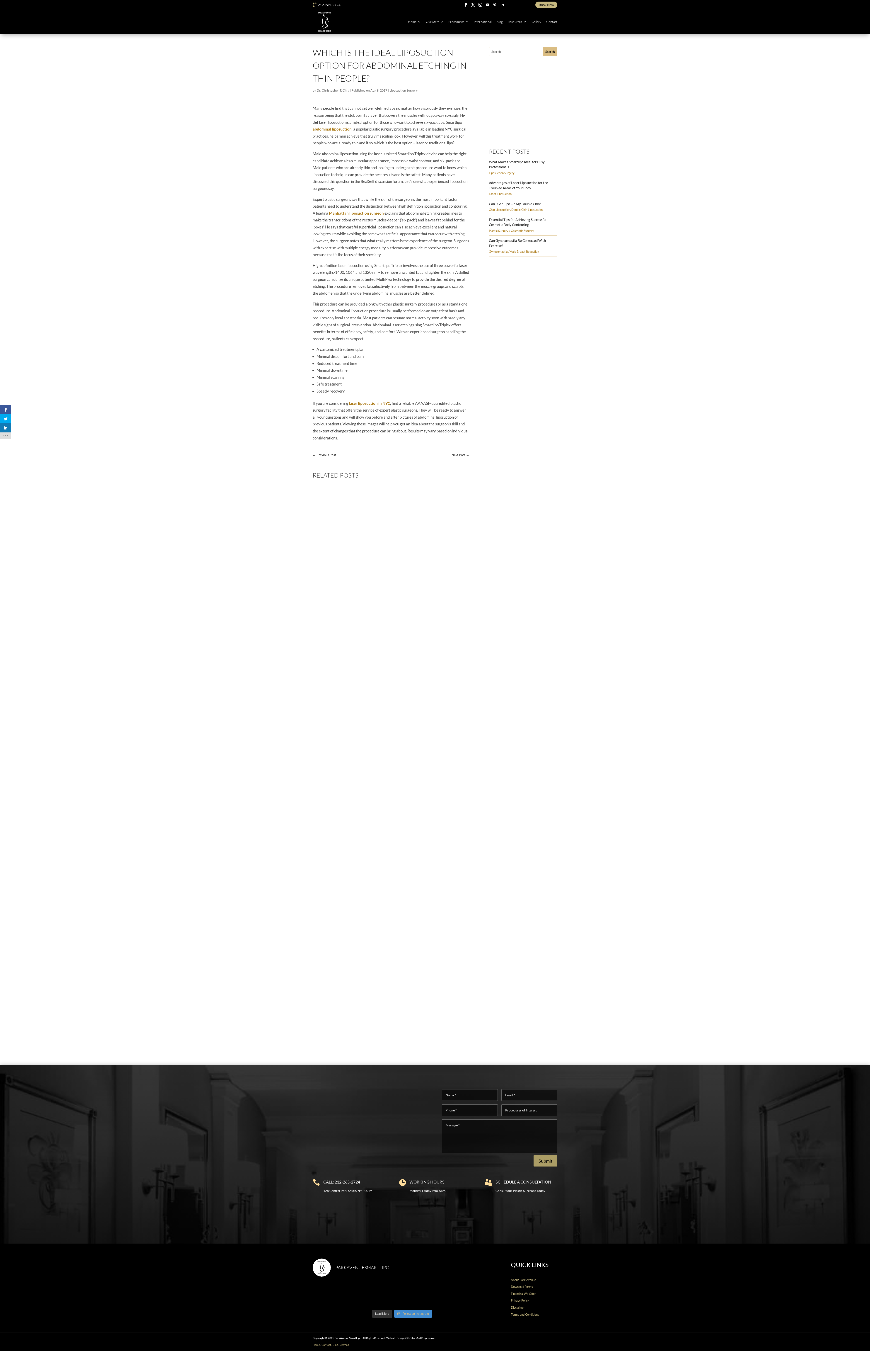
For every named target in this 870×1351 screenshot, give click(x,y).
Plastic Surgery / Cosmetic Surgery (511, 231)
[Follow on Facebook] (465, 4)
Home (412, 22)
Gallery (536, 22)
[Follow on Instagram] (480, 4)
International (483, 22)
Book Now (546, 5)
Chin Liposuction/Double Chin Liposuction (516, 209)
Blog (500, 22)
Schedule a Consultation (523, 1181)
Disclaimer (518, 1307)
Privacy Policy (520, 1300)
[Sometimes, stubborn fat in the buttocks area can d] (424, 1294)
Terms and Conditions (525, 1314)
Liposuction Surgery (403, 90)
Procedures (456, 22)
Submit (545, 1161)
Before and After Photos (520, 132)
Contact (551, 22)
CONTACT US (841, 1345)
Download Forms (522, 1286)
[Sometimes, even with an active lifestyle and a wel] (469, 1294)
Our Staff (432, 22)
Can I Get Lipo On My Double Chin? (515, 204)
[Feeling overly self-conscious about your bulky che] (334, 1294)
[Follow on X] (473, 4)
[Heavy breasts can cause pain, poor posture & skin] (379, 1294)
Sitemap (344, 1344)
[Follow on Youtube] (487, 4)
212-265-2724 (329, 5)
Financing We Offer (523, 1293)
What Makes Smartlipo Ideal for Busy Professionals (358, 651)
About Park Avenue (523, 1280)
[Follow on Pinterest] (494, 4)
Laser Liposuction (500, 194)
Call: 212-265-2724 (341, 1181)
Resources (515, 22)
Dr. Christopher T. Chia (333, 90)
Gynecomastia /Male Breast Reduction (514, 251)
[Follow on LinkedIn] (502, 4)
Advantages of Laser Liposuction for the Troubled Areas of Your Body (372, 838)
